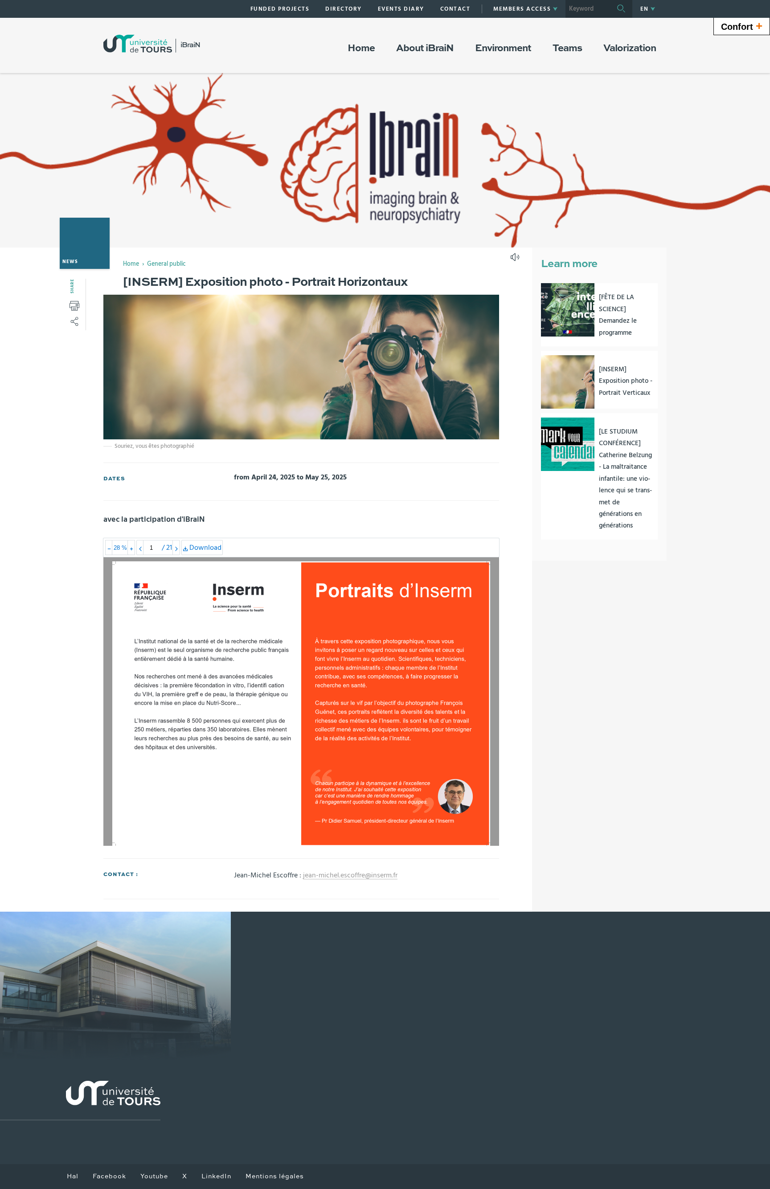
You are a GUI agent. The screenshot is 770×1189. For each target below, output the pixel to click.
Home (131, 264)
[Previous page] (140, 547)
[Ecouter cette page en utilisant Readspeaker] (516, 260)
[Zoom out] (109, 547)
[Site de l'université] (80, 1100)
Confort (741, 25)
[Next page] (176, 547)
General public (166, 264)
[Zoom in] (131, 547)
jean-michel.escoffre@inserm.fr (350, 875)
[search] (587, 9)
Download (205, 549)
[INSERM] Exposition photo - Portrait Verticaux (625, 381)
